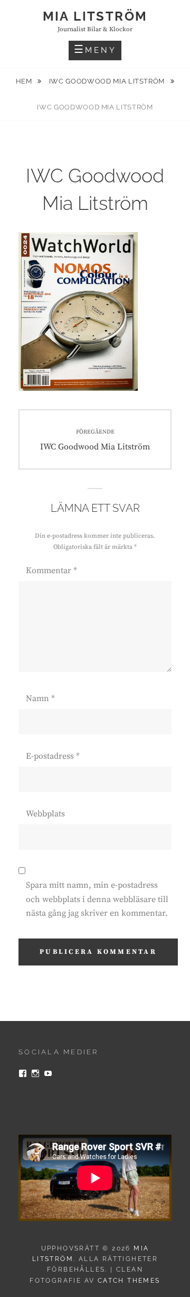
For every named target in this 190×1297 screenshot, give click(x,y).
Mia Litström (95, 16)
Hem (25, 81)
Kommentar (51, 570)
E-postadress (53, 756)
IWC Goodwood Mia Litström (108, 81)
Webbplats (45, 813)
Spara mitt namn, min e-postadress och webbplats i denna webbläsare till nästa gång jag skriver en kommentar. (97, 899)
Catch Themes (129, 1280)
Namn (40, 698)
